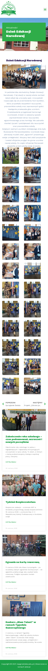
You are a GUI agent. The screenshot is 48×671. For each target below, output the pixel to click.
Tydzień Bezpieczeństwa (20, 502)
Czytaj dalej (11, 462)
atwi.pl (27, 667)
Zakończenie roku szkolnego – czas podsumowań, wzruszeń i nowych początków (24, 439)
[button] (45, 9)
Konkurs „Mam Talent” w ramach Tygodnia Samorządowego (21, 625)
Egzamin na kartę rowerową (22, 562)
